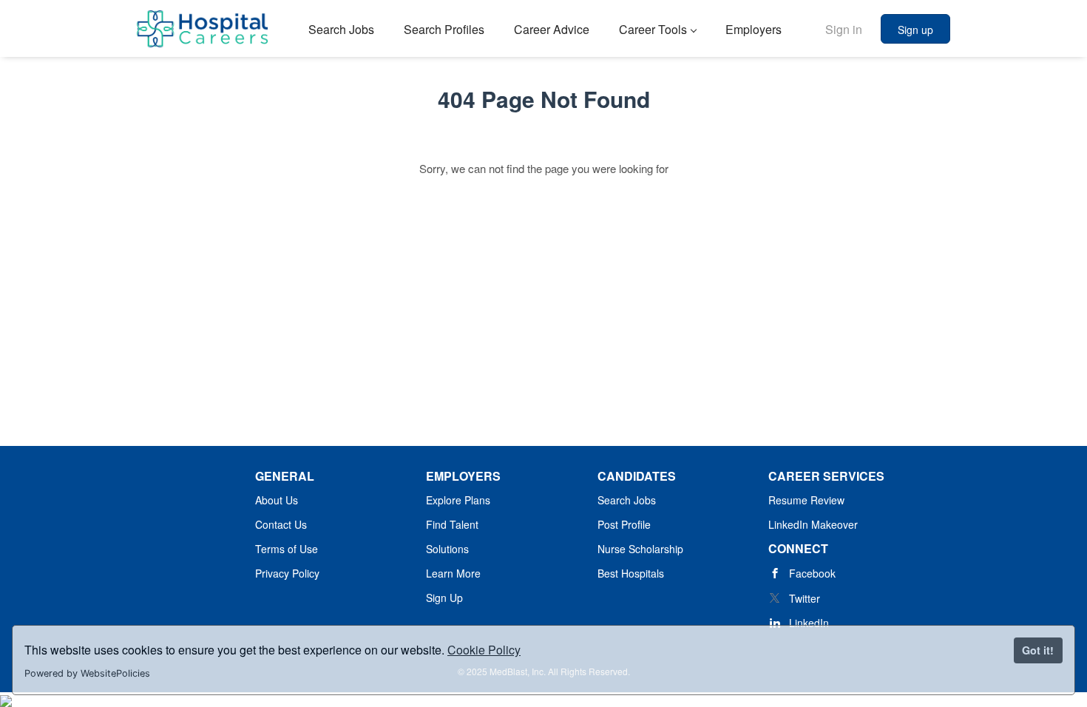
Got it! (1038, 650)
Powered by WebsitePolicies (87, 673)
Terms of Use (286, 548)
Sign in (843, 29)
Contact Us (281, 524)
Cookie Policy (484, 649)
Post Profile (624, 524)
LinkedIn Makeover (813, 524)
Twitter (804, 598)
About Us (276, 500)
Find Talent (452, 524)
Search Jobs (626, 500)
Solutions (447, 548)
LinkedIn (809, 622)
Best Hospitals (630, 573)
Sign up (915, 29)
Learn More (453, 573)
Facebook (812, 573)
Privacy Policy (287, 573)
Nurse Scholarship (640, 548)
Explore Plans (458, 500)
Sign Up (444, 597)
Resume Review (806, 500)
